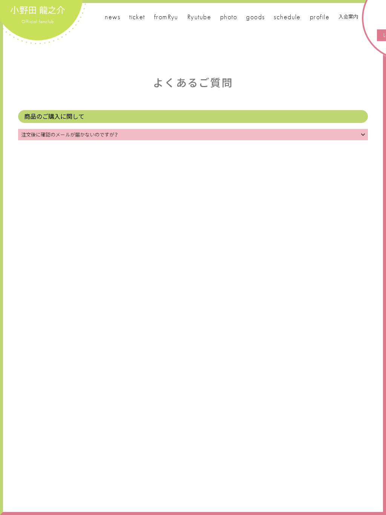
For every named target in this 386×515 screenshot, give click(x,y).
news (112, 16)
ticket (137, 16)
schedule (287, 16)
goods (255, 16)
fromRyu (166, 16)
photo (228, 16)
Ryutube (199, 16)
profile (319, 16)
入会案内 (348, 16)
